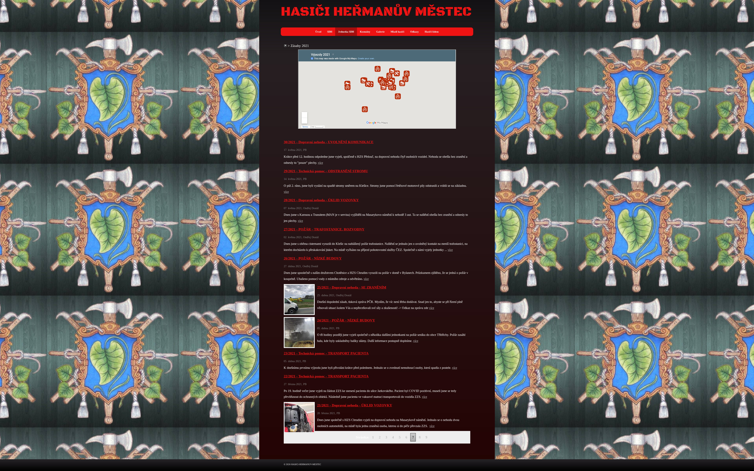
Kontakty (365, 31)
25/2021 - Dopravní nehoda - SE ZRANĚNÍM (351, 287)
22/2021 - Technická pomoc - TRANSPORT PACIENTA (326, 376)
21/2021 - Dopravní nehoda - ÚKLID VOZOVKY (354, 405)
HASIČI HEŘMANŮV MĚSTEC (376, 12)
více (320, 163)
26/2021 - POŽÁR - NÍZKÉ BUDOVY (313, 258)
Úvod (318, 31)
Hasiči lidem (432, 31)
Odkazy (414, 31)
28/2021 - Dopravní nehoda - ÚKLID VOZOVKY (321, 200)
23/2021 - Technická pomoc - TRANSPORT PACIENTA (326, 353)
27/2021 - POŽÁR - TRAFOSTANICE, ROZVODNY (324, 229)
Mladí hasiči (397, 31)
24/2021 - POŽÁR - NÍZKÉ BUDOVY (346, 320)
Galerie (380, 31)
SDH (329, 31)
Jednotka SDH (346, 31)
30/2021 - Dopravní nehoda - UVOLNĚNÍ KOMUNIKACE (328, 142)
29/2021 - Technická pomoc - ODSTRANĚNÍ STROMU (326, 171)
